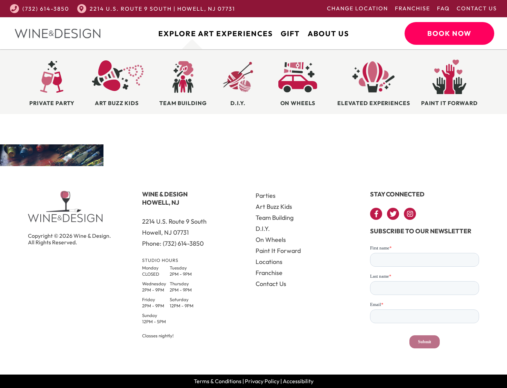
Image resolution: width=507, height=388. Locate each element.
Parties (266, 196)
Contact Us (477, 8)
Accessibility (298, 381)
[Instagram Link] (410, 214)
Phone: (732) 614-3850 (173, 243)
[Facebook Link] (376, 214)
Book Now (449, 33)
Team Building (275, 218)
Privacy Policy (262, 381)
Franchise (412, 8)
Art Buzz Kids (274, 207)
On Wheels (271, 240)
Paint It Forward (278, 251)
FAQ (443, 8)
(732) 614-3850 (45, 8)
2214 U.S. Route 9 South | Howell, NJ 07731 (162, 8)
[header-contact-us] (51, 164)
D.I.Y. (263, 229)
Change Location (357, 8)
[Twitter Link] (393, 214)
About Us (328, 33)
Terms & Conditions (217, 381)
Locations (269, 262)
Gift (290, 33)
